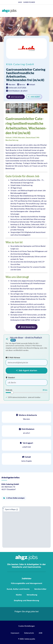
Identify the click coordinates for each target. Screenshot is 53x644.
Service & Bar (40, 589)
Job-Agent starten (27, 370)
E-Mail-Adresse (14, 357)
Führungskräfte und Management (26, 583)
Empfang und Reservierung (26, 600)
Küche (19, 595)
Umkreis (9, 390)
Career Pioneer (29, 2)
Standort (11, 377)
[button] (50, 11)
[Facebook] (32, 615)
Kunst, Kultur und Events (18, 589)
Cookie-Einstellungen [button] (26, 626)
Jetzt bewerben (17, 97)
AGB (40, 633)
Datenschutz (29, 633)
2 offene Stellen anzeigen (15, 498)
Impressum (15, 633)
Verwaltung (32, 595)
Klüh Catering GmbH (20, 64)
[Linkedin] (20, 615)
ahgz (20, 2)
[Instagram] (26, 615)
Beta (13, 340)
